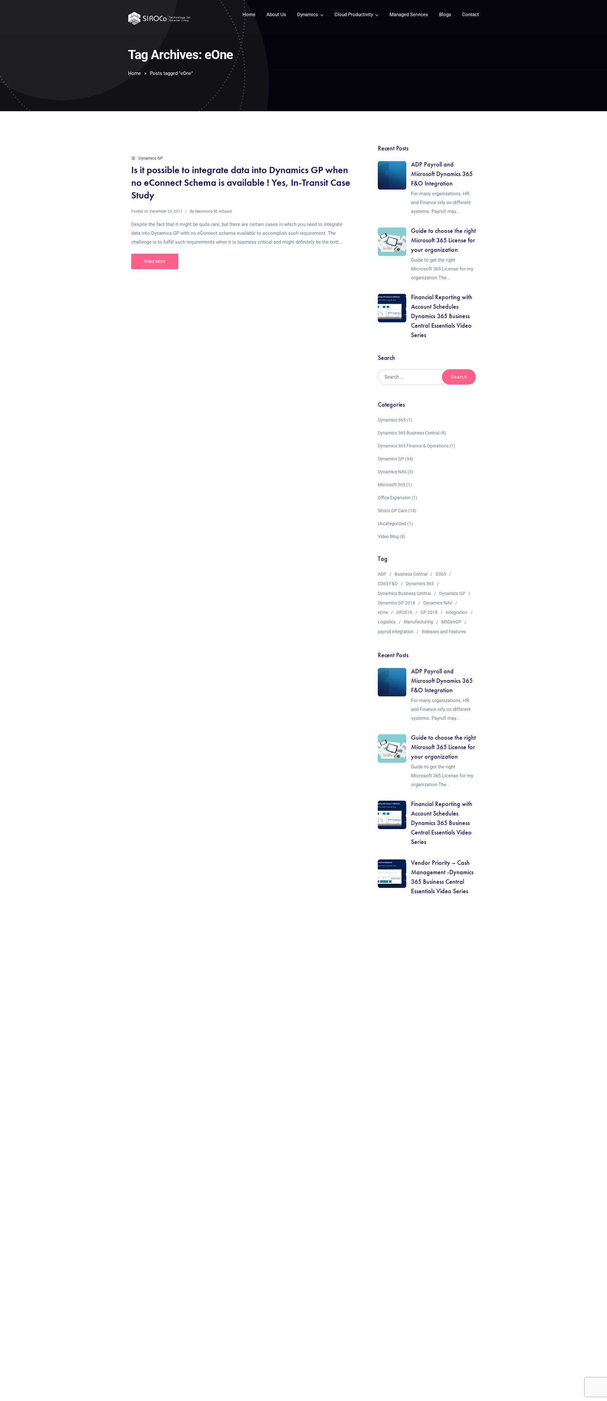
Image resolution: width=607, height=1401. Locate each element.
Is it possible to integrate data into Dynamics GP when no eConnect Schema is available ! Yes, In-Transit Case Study (240, 182)
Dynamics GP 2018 (396, 602)
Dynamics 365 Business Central (408, 432)
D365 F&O (388, 583)
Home (248, 14)
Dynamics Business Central (404, 593)
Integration (457, 612)
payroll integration (396, 631)
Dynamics (307, 14)
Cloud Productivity (353, 14)
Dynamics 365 (392, 419)
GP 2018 (429, 612)
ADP (382, 574)
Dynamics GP (150, 158)
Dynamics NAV (392, 471)
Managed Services (408, 14)
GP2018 (404, 612)
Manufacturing (418, 621)
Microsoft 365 (391, 484)
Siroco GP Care (392, 510)
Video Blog (388, 536)
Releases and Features (444, 631)
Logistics (386, 621)
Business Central (411, 574)
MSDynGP (451, 621)
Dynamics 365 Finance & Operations (413, 445)
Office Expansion (394, 497)
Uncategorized (392, 523)
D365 (441, 574)
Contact (470, 14)
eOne (383, 612)
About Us (276, 14)
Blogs (445, 14)
